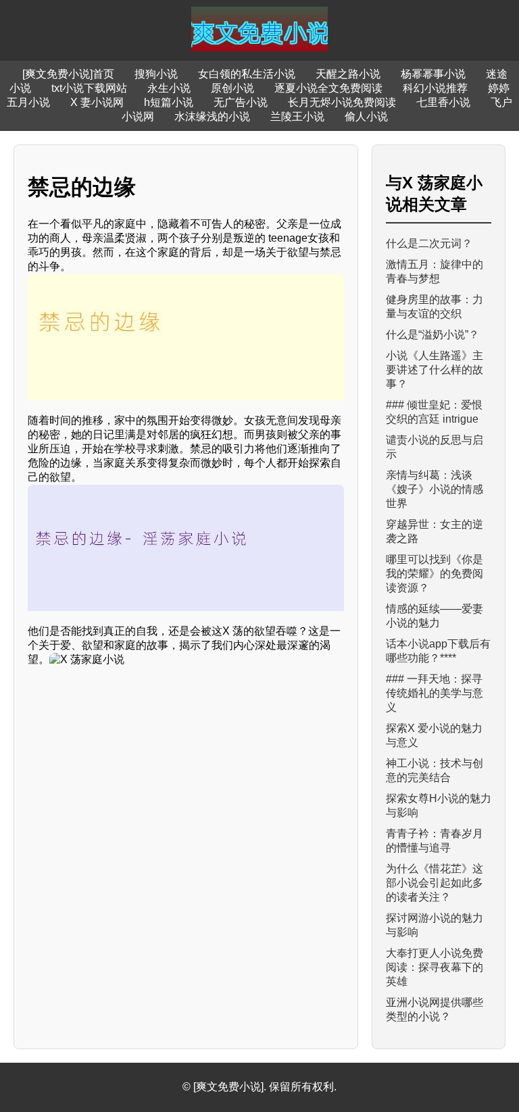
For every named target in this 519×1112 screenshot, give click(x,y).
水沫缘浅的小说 (212, 116)
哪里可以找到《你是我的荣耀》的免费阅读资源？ (434, 573)
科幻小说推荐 (435, 88)
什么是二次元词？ (429, 243)
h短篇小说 (168, 102)
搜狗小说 (156, 74)
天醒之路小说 (348, 74)
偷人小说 (366, 116)
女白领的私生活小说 (246, 74)
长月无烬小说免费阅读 (342, 102)
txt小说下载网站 (89, 88)
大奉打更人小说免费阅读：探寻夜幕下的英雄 (434, 967)
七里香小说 (443, 102)
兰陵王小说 (297, 116)
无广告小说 (241, 102)
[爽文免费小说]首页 (68, 74)
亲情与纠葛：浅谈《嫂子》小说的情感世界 (434, 489)
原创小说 (232, 88)
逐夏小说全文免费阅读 (328, 88)
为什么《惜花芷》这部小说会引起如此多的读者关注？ (434, 883)
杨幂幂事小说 (433, 74)
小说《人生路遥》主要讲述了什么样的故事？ (434, 370)
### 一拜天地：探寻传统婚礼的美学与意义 (434, 693)
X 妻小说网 (97, 102)
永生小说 (169, 88)
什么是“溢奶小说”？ (432, 334)
